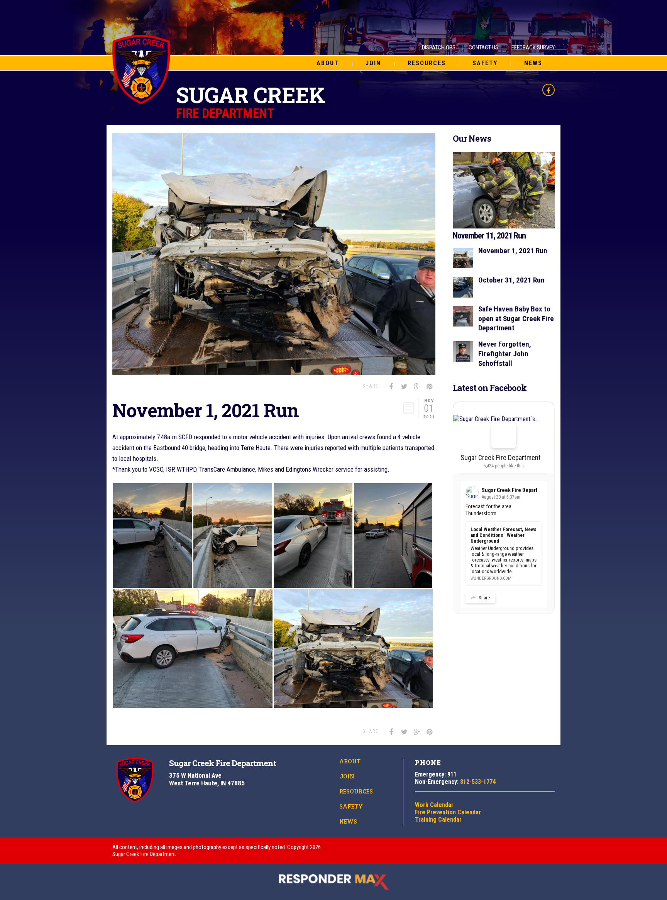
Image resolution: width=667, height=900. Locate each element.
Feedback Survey (533, 47)
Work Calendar (434, 805)
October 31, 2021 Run (511, 280)
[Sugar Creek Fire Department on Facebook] (503, 435)
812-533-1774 (478, 781)
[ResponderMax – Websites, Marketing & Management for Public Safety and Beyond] (333, 881)
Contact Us (483, 47)
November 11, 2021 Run (489, 235)
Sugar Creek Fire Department (500, 457)
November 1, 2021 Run (512, 250)
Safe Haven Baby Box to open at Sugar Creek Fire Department (516, 318)
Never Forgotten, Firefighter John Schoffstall (504, 353)
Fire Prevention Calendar (448, 812)
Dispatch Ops (438, 47)
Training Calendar (438, 819)
